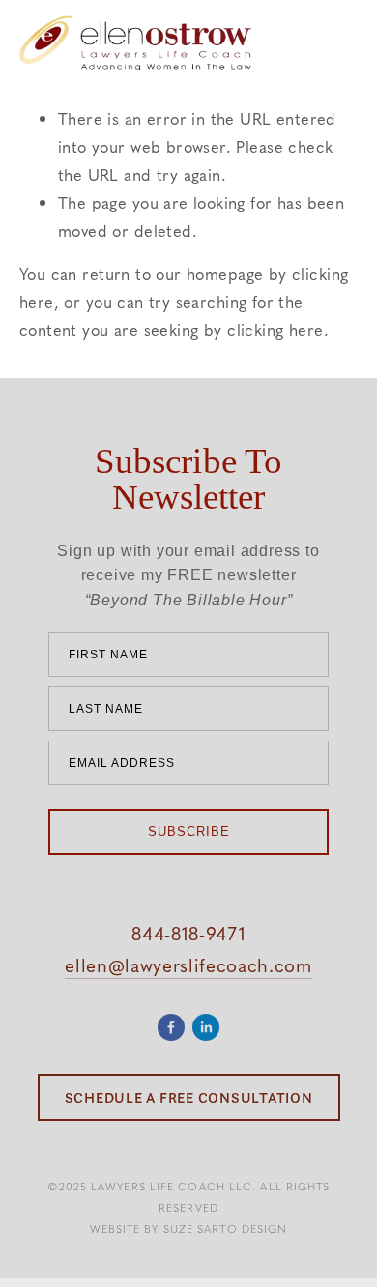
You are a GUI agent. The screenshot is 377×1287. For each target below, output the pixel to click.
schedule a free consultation (189, 1097)
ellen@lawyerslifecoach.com (188, 964)
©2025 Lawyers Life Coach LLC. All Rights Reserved (189, 1197)
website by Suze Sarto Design (189, 1228)
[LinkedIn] (205, 1027)
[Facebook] (171, 1027)
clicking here (275, 330)
